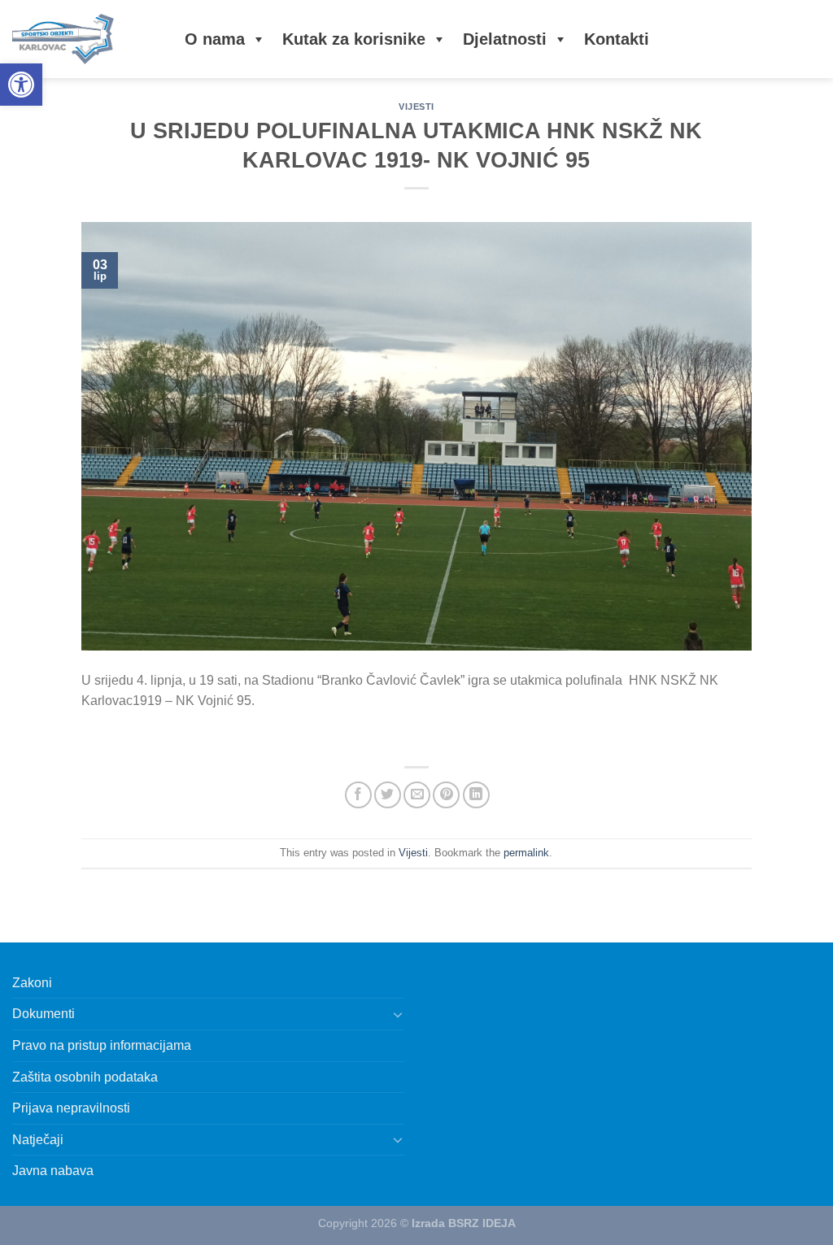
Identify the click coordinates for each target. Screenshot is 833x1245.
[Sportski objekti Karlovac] (82, 39)
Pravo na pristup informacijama (101, 1045)
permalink (526, 853)
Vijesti (416, 106)
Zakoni (32, 983)
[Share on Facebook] (358, 794)
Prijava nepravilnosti (71, 1108)
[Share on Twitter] (387, 794)
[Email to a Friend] (416, 794)
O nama (215, 39)
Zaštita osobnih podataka (85, 1077)
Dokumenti (43, 1014)
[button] (21, 84)
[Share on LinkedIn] (476, 794)
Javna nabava (53, 1171)
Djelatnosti (505, 39)
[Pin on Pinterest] (446, 794)
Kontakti (616, 39)
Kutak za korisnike (353, 39)
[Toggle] (397, 1014)
